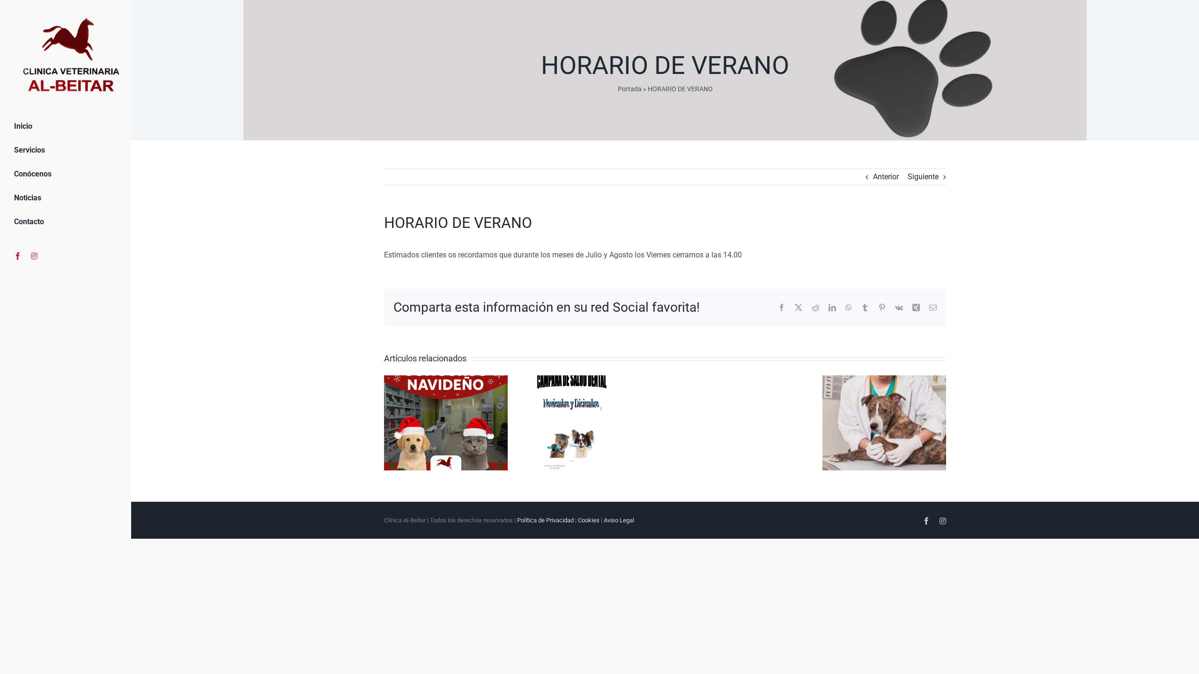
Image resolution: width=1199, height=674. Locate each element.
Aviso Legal (619, 520)
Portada (630, 89)
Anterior (886, 176)
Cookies (589, 520)
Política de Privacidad (545, 520)
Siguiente (923, 176)
